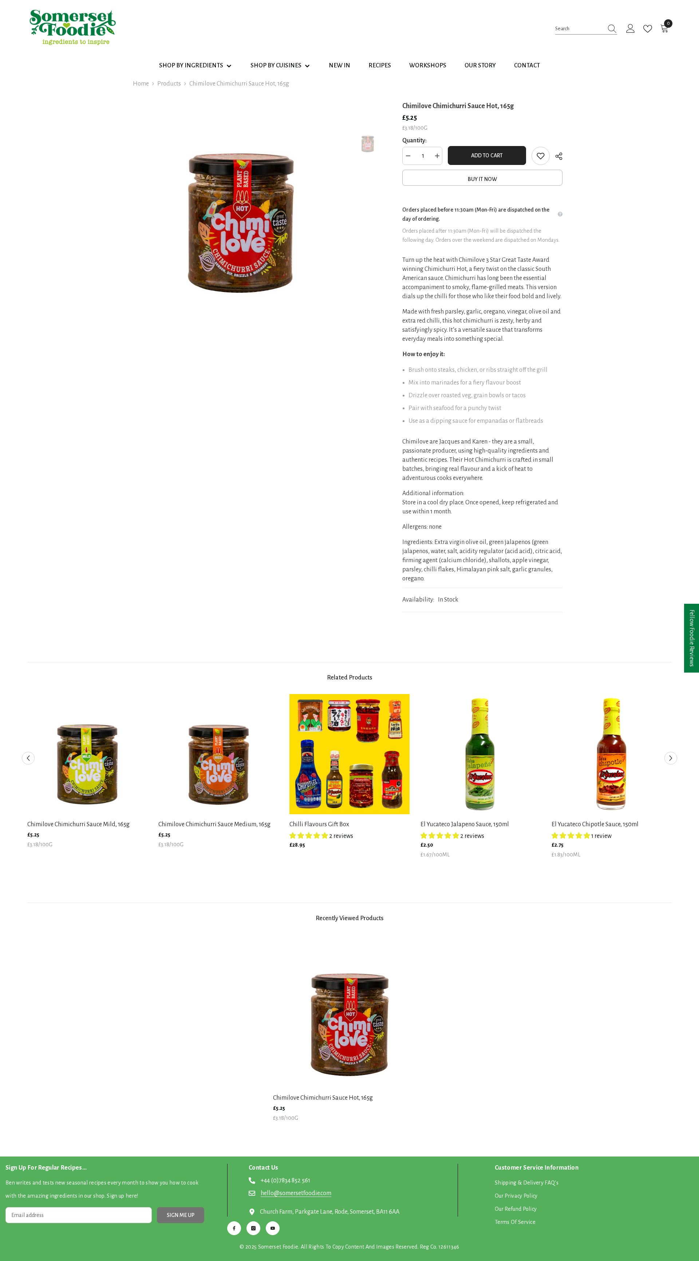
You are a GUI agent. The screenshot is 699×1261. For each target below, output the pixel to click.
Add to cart (487, 155)
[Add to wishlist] (541, 156)
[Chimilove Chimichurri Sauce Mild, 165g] (87, 754)
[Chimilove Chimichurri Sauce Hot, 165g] (349, 1011)
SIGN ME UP (180, 1215)
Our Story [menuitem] (480, 65)
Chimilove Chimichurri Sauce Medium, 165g (214, 824)
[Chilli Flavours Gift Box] (349, 754)
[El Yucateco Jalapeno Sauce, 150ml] (480, 754)
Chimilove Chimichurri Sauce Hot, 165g (323, 1098)
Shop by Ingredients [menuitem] (191, 65)
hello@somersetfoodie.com (296, 1193)
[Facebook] (234, 1228)
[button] (28, 758)
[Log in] (630, 28)
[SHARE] (556, 156)
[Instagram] (253, 1228)
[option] (240, 204)
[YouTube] (273, 1228)
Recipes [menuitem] (379, 65)
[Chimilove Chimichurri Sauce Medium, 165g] (218, 754)
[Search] (586, 29)
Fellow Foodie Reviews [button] (691, 638)
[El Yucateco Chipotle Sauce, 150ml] (612, 754)
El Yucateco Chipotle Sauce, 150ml (595, 824)
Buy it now (482, 179)
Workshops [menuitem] (427, 65)
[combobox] (579, 28)
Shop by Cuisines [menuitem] (275, 65)
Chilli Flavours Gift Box (319, 824)
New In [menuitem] (339, 65)
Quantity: (414, 140)
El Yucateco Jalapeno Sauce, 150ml (464, 824)
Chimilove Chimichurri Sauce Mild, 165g (78, 824)
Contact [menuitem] (527, 65)
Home (141, 83)
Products (169, 83)
